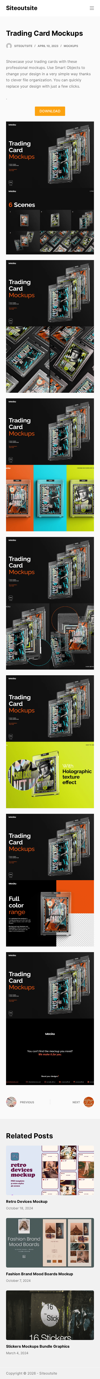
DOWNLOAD (50, 111)
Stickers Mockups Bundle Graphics (38, 1346)
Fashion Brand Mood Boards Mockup (39, 1274)
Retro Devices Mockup (26, 1201)
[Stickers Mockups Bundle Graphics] (50, 1315)
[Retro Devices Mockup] (50, 1170)
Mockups (71, 46)
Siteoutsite (21, 7)
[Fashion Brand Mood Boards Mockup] (50, 1243)
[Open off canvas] (92, 8)
